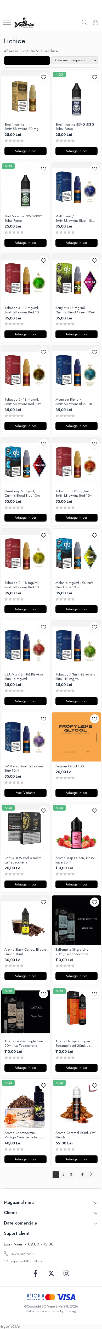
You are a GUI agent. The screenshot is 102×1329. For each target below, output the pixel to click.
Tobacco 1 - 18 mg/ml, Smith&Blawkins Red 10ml (74, 493)
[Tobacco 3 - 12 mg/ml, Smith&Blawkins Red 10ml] (25, 278)
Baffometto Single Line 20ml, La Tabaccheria (71, 952)
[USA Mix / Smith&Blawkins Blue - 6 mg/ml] (25, 645)
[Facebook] (35, 1273)
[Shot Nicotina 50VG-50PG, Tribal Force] (76, 95)
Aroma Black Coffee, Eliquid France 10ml (25, 952)
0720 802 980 (21, 1254)
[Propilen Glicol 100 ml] (76, 737)
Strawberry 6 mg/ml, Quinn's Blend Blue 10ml (22, 493)
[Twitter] (51, 1273)
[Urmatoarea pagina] (90, 1174)
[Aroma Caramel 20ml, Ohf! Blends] (76, 1103)
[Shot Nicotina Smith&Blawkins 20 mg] (25, 95)
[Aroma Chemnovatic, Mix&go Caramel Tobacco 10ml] (25, 1103)
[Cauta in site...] (84, 23)
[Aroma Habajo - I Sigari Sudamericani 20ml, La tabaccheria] (76, 1012)
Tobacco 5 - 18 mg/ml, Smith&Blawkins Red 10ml (23, 401)
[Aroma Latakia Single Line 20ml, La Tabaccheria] (25, 1012)
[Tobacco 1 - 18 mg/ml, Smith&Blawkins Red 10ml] (76, 461)
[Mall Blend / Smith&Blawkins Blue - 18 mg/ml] (76, 187)
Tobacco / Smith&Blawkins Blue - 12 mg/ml (75, 676)
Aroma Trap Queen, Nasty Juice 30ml (74, 860)
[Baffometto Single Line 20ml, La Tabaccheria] (76, 920)
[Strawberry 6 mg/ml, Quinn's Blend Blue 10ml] (25, 461)
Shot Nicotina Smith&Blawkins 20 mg (21, 127)
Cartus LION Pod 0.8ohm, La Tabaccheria (23, 860)
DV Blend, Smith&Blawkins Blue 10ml (23, 768)
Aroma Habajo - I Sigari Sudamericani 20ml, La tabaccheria (72, 1043)
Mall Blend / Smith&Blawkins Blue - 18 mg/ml (73, 218)
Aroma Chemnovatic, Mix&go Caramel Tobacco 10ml (23, 1135)
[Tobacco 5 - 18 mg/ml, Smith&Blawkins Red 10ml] (25, 370)
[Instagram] (66, 1273)
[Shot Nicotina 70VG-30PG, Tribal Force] (25, 187)
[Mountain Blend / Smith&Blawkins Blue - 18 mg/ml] (76, 370)
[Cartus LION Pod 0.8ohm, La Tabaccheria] (25, 828)
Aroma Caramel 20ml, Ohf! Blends (76, 1135)
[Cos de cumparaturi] (95, 23)
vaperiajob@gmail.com (27, 1261)
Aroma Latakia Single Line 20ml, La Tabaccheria (23, 1043)
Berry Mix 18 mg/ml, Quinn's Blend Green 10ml (75, 310)
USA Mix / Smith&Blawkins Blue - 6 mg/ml (23, 676)
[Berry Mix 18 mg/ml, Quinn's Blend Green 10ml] (76, 278)
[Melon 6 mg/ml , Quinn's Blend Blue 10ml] (76, 553)
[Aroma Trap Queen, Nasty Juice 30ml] (76, 828)
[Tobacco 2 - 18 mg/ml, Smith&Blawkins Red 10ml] (25, 553)
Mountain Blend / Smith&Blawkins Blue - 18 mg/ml (73, 401)
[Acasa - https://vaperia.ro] (24, 23)
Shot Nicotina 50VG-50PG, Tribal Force (75, 127)
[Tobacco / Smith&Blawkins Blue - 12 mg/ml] (76, 645)
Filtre (29, 60)
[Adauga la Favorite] (43, 77)
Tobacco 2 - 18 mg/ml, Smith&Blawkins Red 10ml (23, 585)
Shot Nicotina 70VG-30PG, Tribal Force (24, 218)
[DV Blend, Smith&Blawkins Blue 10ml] (25, 737)
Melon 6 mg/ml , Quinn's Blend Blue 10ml (74, 585)
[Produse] (7, 23)
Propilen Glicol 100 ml (71, 766)
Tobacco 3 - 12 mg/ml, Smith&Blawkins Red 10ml (23, 310)
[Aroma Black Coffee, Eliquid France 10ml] (25, 920)
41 (83, 1174)
